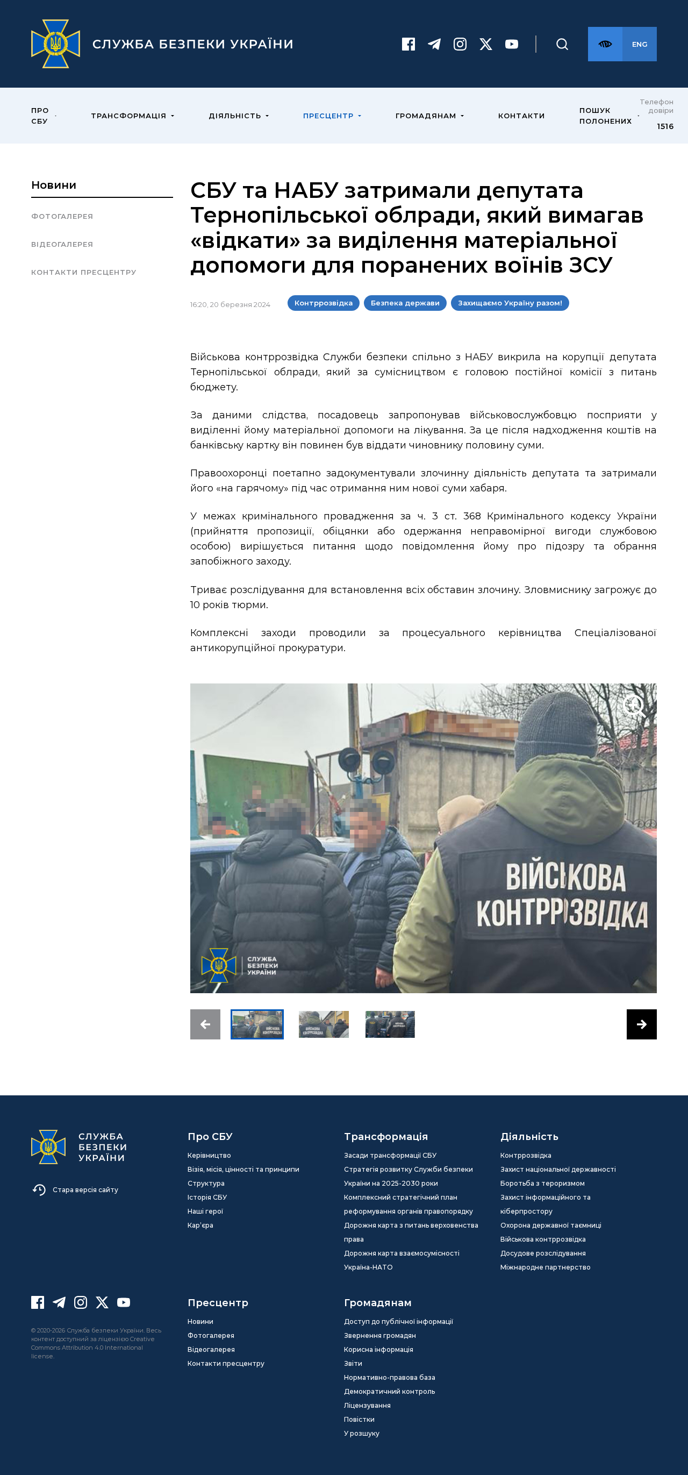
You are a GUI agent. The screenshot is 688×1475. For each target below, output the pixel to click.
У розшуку (361, 1433)
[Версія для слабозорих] (605, 44)
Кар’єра (200, 1225)
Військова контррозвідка (543, 1239)
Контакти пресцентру (84, 272)
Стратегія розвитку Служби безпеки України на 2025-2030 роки (408, 1176)
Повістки (359, 1419)
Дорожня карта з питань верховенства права (411, 1232)
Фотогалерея (62, 216)
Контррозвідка (525, 1155)
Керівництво (209, 1155)
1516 (665, 126)
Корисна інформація (378, 1349)
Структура (206, 1183)
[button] (205, 1024)
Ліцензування (367, 1405)
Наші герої (205, 1211)
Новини (53, 185)
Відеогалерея (62, 244)
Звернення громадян (380, 1335)
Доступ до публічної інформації (398, 1321)
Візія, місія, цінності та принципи (243, 1169)
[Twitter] (485, 44)
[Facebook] (408, 44)
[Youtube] (511, 44)
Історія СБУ (207, 1197)
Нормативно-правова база (389, 1377)
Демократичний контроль (389, 1391)
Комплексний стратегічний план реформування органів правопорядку (408, 1204)
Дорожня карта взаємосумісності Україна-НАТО (402, 1260)
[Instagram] (460, 44)
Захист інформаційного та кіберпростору (545, 1204)
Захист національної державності (558, 1169)
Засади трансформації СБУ (390, 1155)
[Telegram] (434, 44)
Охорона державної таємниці (550, 1225)
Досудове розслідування (543, 1253)
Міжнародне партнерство (545, 1267)
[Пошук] (562, 44)
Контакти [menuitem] (521, 115)
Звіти (353, 1363)
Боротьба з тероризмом (542, 1183)
